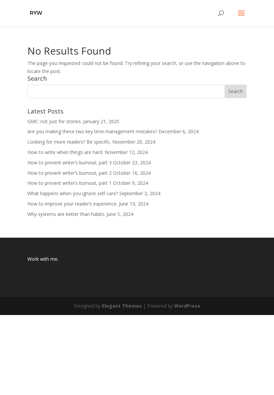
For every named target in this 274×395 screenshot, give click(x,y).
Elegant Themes (122, 306)
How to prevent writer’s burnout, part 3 (69, 162)
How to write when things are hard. (65, 152)
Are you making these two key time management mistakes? (92, 131)
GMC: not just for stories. (54, 121)
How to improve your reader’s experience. (72, 204)
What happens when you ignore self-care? (72, 193)
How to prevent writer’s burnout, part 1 (69, 183)
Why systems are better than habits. (66, 214)
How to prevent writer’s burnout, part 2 (69, 173)
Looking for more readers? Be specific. (69, 142)
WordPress (187, 306)
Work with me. (42, 259)
